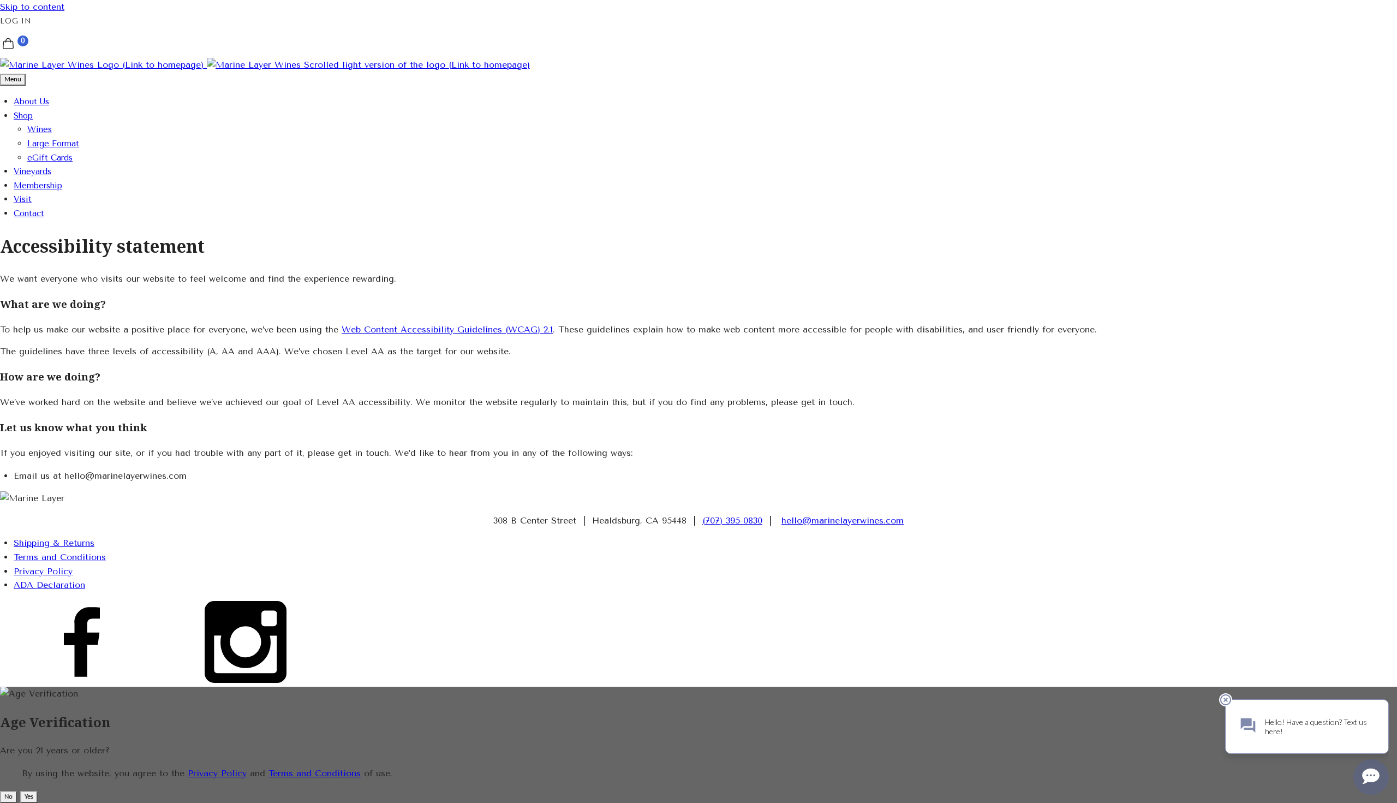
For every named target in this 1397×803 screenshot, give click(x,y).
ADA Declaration (49, 585)
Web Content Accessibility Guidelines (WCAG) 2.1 (447, 329)
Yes (29, 796)
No (8, 796)
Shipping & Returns (54, 543)
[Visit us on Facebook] (82, 680)
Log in (16, 21)
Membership (38, 186)
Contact (29, 213)
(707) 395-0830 (732, 520)
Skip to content (32, 7)
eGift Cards (50, 158)
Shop (23, 116)
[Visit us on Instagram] (245, 680)
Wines (39, 129)
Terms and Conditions (60, 557)
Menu (12, 79)
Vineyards (32, 171)
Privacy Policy (43, 571)
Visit (23, 199)
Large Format (53, 143)
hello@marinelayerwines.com (842, 520)
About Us (31, 101)
